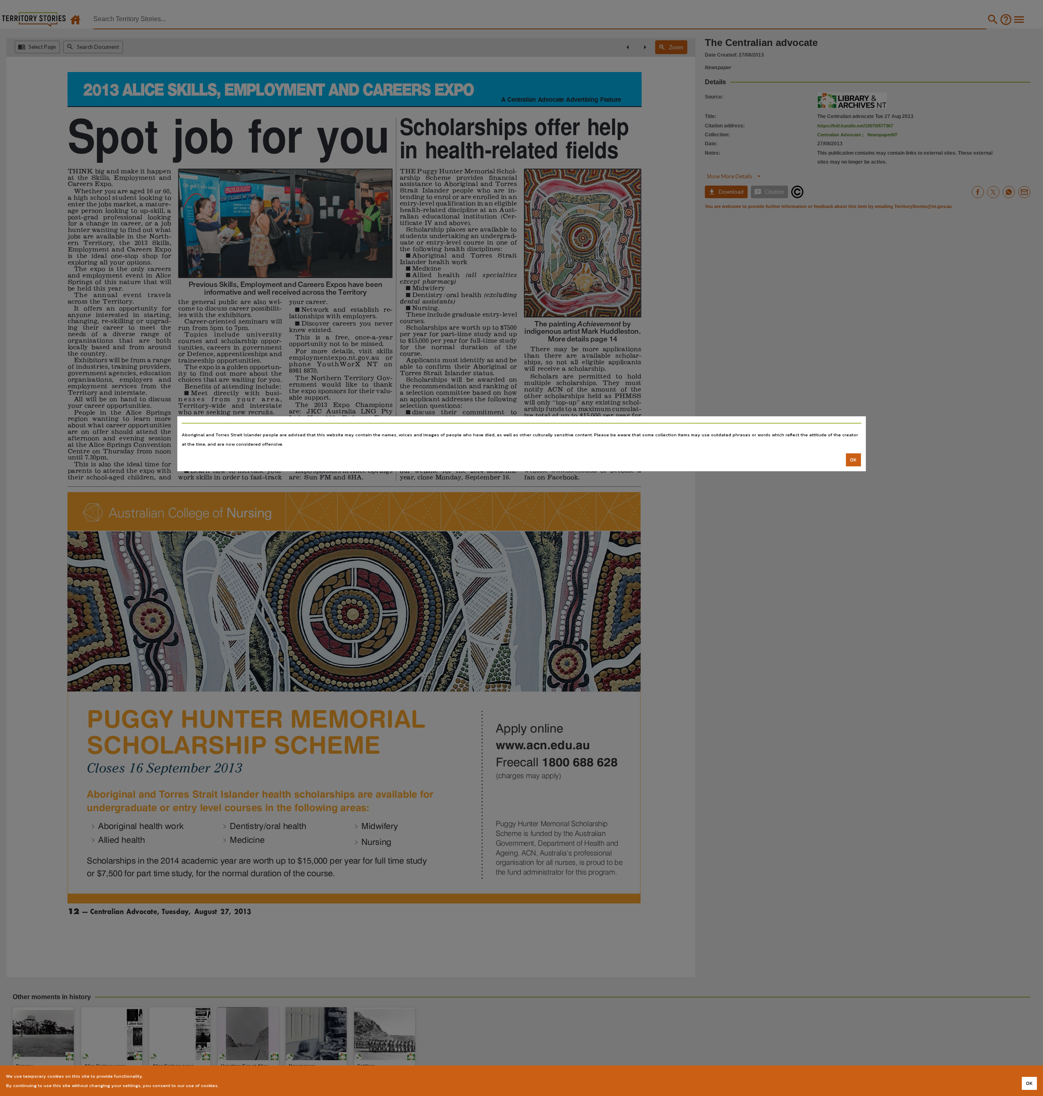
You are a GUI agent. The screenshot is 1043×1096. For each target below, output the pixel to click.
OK (853, 460)
